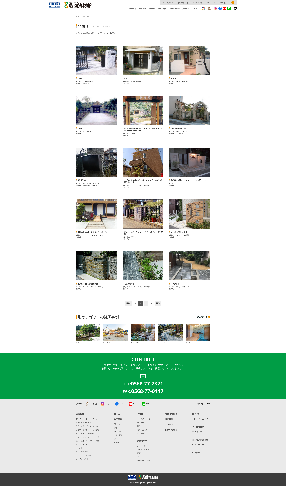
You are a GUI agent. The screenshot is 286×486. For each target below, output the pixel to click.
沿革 (139, 426)
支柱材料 (79, 448)
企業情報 (152, 8)
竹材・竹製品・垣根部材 (85, 433)
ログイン (223, 3)
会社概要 (140, 422)
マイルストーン (143, 449)
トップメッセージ (144, 419)
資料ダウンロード (144, 460)
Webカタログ (168, 3)
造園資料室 (162, 8)
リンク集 (196, 452)
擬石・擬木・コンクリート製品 (87, 441)
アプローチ (118, 439)
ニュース (195, 8)
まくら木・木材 (82, 444)
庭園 (115, 428)
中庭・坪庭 (118, 435)
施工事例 (142, 8)
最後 (158, 303)
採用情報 (185, 8)
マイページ (211, 3)
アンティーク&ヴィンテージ (86, 419)
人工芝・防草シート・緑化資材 (87, 430)
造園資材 (132, 8)
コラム (117, 414)
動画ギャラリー (143, 453)
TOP (77, 16)
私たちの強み (142, 430)
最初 (128, 303)
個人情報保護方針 (200, 439)
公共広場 (117, 431)
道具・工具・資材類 (83, 455)
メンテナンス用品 (82, 459)
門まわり (117, 424)
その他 (116, 442)
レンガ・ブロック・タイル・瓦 (87, 437)
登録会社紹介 (174, 8)
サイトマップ (198, 444)
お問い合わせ (183, 3)
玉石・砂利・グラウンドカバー (87, 426)
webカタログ (142, 446)
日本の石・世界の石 (83, 422)
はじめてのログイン (201, 419)
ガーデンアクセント (83, 452)
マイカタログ (198, 3)
